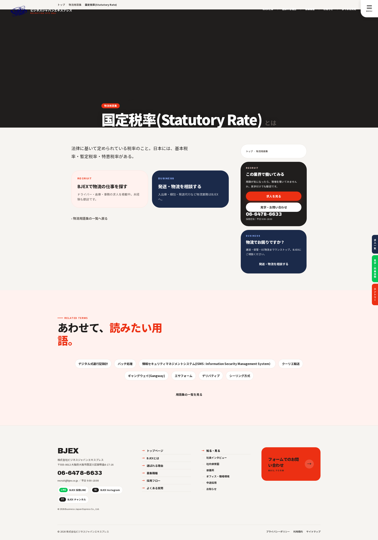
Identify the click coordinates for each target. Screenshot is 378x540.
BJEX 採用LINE (73, 490)
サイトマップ (313, 531)
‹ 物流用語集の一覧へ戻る (89, 218)
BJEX (68, 451)
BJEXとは (268, 9)
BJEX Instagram (107, 490)
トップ (249, 151)
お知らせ (328, 9)
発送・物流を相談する (273, 264)
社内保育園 (210, 464)
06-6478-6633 (79, 473)
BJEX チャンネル (73, 499)
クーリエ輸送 (291, 363)
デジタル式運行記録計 (93, 363)
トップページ (152, 451)
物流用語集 (110, 105)
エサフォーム (183, 375)
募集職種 (310, 9)
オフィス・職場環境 (215, 476)
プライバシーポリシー (278, 531)
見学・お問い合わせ (273, 207)
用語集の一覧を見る (189, 394)
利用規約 (298, 531)
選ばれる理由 (289, 9)
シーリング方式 (239, 375)
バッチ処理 (125, 363)
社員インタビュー (214, 457)
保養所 (208, 470)
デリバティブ (211, 375)
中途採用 (209, 482)
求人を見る (273, 196)
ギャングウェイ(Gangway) (146, 375)
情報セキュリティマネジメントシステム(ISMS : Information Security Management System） (207, 363)
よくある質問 (349, 9)
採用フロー (151, 481)
